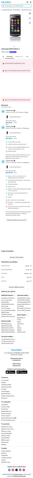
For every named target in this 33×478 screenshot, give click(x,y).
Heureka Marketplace (6, 433)
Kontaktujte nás (16, 360)
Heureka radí (4, 409)
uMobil (26, 112)
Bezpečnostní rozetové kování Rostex (8, 316)
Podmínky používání (6, 385)
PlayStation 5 (20, 324)
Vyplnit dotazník (16, 365)
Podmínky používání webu (19, 476)
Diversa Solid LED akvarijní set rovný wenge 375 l (24, 310)
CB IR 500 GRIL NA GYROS (23, 300)
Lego (18, 326)
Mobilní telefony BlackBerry (8, 332)
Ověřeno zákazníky (6, 451)
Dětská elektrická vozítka (7, 304)
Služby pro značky (5, 435)
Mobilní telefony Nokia (6, 326)
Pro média (3, 389)
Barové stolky (4, 306)
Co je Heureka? (5, 380)
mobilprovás (26, 162)
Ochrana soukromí (5, 416)
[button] (9, 56)
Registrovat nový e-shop (7, 429)
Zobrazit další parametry (16, 287)
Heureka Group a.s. (18, 474)
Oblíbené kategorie (7, 295)
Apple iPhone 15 (21, 318)
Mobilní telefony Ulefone (7, 328)
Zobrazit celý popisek (16, 257)
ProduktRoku (4, 455)
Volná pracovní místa (6, 387)
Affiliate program (5, 440)
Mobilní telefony (16, 10)
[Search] (3, 56)
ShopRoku (3, 453)
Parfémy (19, 320)
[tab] (9, 57)
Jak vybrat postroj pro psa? (8, 341)
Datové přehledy (5, 438)
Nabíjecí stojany (5, 312)
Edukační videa (5, 442)
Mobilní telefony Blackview (8, 330)
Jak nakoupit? (4, 404)
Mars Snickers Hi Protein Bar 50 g (24, 308)
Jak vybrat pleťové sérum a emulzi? (8, 339)
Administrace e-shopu (6, 427)
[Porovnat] (30, 13)
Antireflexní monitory (6, 314)
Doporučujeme (21, 315)
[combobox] (16, 5)
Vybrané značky (6, 321)
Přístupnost (4, 398)
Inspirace (3, 460)
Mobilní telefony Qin (6, 324)
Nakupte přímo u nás (6, 411)
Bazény (19, 322)
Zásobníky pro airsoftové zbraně (8, 298)
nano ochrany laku (5, 308)
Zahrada (19, 328)
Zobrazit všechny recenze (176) (16, 220)
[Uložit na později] (30, 23)
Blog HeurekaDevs (6, 393)
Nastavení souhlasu (6, 413)
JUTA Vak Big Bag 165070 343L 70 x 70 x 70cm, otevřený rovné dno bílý (24, 302)
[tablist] (16, 57)
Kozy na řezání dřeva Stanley (8, 310)
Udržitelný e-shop (5, 462)
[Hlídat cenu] (30, 18)
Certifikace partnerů (6, 458)
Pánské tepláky (5, 302)
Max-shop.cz (26, 128)
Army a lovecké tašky (6, 300)
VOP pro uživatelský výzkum (8, 420)
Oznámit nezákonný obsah (7, 396)
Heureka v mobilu (5, 407)
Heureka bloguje (5, 391)
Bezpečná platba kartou (7, 418)
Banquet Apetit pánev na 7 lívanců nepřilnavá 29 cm (24, 304)
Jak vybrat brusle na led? (7, 343)
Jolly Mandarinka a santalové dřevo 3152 (24, 298)
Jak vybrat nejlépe (7, 337)
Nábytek (19, 330)
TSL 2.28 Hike (20, 306)
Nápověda (3, 444)
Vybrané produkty (22, 295)
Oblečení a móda (21, 332)
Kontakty (3, 382)
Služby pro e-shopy (6, 431)
